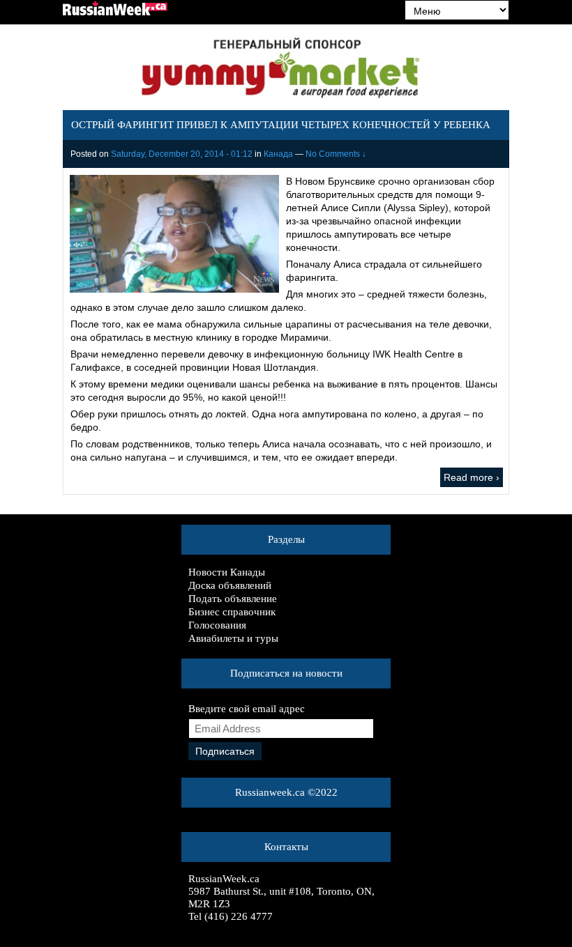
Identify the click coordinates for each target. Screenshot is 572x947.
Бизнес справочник (232, 611)
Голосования (217, 625)
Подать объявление (232, 598)
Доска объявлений (229, 585)
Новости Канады (226, 572)
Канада (278, 154)
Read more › (471, 477)
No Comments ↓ (336, 154)
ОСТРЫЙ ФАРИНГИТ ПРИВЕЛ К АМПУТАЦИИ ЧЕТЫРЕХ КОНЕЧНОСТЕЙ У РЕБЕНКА (280, 124)
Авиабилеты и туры (233, 638)
